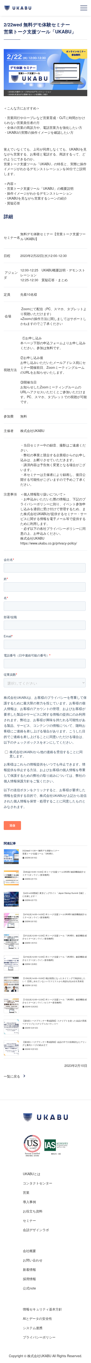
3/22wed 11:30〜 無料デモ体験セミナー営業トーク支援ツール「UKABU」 (40, 852)
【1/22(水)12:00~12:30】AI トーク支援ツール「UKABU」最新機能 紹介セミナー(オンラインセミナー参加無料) (54, 1001)
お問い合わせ (32, 1260)
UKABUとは (31, 1173)
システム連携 (32, 1327)
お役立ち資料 (32, 1211)
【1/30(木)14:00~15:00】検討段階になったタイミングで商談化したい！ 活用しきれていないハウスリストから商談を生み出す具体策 (53, 980)
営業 (26, 1192)
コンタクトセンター (37, 1183)
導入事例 (29, 1201)
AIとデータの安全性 (37, 1318)
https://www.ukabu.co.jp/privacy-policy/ (48, 543)
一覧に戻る (12, 1076)
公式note (29, 1288)
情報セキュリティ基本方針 (42, 1309)
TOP (79, 1351)
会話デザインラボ (36, 1229)
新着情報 (29, 1269)
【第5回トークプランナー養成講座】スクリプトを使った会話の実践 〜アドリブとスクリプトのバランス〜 (54, 1022)
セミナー (29, 1220)
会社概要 (29, 1250)
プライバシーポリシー (39, 1337)
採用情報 (29, 1278)
